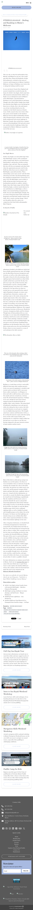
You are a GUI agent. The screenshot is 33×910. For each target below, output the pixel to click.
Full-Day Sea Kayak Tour (14, 651)
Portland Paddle (13, 612)
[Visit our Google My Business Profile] (6, 828)
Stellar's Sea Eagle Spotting (12, 614)
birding (9, 608)
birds (5, 612)
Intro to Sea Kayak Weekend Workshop (15, 693)
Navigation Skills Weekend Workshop (15, 730)
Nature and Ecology (16, 606)
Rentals (16, 844)
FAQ (16, 846)
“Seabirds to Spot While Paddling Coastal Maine (15, 578)
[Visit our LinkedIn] (13, 828)
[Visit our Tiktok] (16, 828)
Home (16, 837)
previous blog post (22, 562)
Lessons (16, 842)
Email (20, 618)
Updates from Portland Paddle (16, 848)
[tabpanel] (16, 39)
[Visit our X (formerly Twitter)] (24, 828)
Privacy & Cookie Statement (16, 908)
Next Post (27, 627)
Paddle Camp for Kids (13, 769)
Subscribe (25, 871)
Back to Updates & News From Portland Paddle (15, 15)
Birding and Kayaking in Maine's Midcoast (16, 610)
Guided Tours (16, 840)
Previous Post (7, 627)
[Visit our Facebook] (3, 828)
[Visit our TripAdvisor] (20, 828)
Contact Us (16, 850)
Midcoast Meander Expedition (11, 571)
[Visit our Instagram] (10, 828)
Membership (16, 839)
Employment (16, 852)
